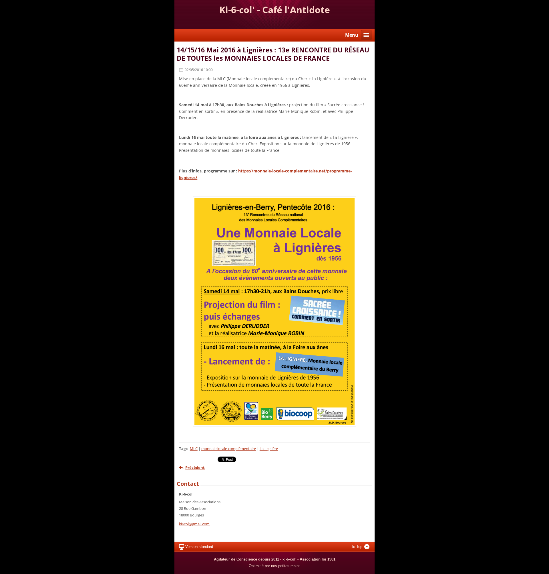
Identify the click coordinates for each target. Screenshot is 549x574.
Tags (183, 448)
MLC (194, 448)
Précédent (195, 467)
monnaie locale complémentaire (228, 448)
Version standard (199, 546)
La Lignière (269, 448)
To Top (356, 546)
